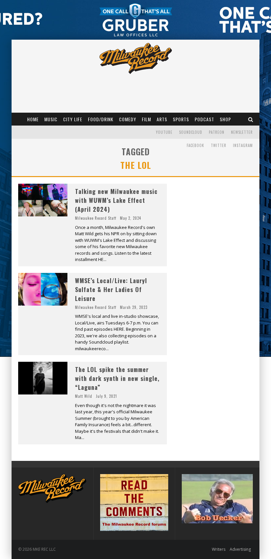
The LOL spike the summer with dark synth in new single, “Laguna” (117, 378)
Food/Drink (100, 119)
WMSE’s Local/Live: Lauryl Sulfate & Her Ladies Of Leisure (111, 289)
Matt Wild (83, 396)
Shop (225, 119)
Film (146, 119)
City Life (72, 119)
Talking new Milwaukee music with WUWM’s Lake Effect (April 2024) (116, 200)
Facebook (195, 145)
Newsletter (242, 132)
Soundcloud (190, 132)
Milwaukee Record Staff (95, 218)
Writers (218, 549)
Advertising (240, 549)
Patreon (216, 132)
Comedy (127, 119)
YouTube (164, 132)
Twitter (218, 145)
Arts (162, 119)
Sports (181, 119)
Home (33, 119)
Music (51, 119)
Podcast (204, 119)
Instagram (243, 145)
